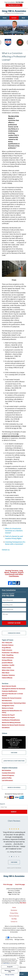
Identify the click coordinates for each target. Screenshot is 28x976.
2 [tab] (11, 856)
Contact (14, 18)
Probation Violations (8, 675)
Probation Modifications (9, 691)
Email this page (20, 884)
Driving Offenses (7, 660)
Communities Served (14, 633)
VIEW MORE (14, 752)
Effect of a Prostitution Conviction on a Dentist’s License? (14, 531)
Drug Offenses (6, 647)
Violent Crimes (6, 668)
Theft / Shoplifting (7, 655)
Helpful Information (9, 768)
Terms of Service (14, 916)
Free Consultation (9, 590)
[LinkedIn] (14, 583)
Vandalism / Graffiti (8, 665)
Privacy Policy (14, 913)
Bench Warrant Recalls (9, 686)
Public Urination (7, 650)
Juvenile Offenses (7, 663)
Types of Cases (7, 640)
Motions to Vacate (7, 708)
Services (5, 683)
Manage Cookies (19, 939)
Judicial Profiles (7, 778)
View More (14, 862)
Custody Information (8, 773)
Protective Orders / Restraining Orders (14, 703)
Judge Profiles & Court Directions (14, 760)
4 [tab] (16, 856)
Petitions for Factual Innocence (11, 698)
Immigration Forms (8, 705)
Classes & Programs (8, 775)
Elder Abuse (5, 673)
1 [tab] (9, 856)
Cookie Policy (9, 939)
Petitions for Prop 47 (8, 715)
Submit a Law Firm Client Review (14, 868)
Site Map (14, 919)
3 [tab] (14, 856)
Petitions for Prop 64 (8, 717)
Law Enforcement (7, 780)
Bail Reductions (7, 700)
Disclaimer (14, 910)
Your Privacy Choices (16, 937)
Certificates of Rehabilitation (11, 720)
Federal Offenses (7, 678)
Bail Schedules (6, 770)
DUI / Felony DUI (7, 642)
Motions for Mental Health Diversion (13, 725)
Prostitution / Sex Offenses (10, 652)
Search (13, 812)
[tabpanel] (14, 840)
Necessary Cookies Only (10, 971)
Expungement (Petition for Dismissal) (13, 688)
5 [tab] (19, 856)
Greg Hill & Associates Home (14, 12)
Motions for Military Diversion (11, 722)
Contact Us (14, 921)
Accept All (9, 966)
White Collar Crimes (8, 670)
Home (4, 18)
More (23, 18)
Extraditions (6, 727)
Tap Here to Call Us (14, 5)
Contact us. (6, 550)
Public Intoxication (8, 657)
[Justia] (18, 583)
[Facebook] (10, 583)
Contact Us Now (14, 623)
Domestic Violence (7, 645)
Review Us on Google (14, 787)
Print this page (8, 884)
